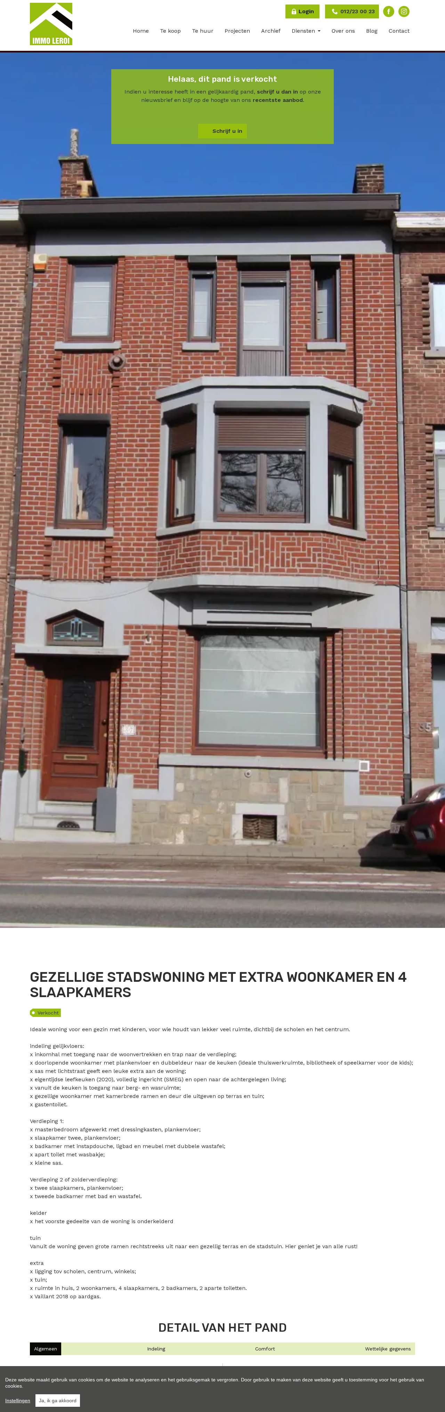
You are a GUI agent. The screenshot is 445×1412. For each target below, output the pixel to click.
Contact (399, 30)
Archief (271, 30)
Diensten (304, 30)
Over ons (343, 30)
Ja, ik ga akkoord (57, 1400)
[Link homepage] (51, 24)
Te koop (170, 30)
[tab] (45, 1348)
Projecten (237, 30)
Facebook (388, 11)
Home (141, 30)
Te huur (202, 30)
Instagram (404, 11)
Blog (372, 30)
